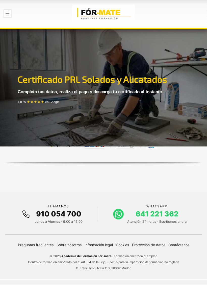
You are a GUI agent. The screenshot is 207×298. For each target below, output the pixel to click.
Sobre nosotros (69, 245)
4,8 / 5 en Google (39, 102)
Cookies (122, 245)
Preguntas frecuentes (36, 245)
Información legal (99, 245)
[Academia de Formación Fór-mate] (103, 14)
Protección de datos (148, 245)
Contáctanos (178, 245)
